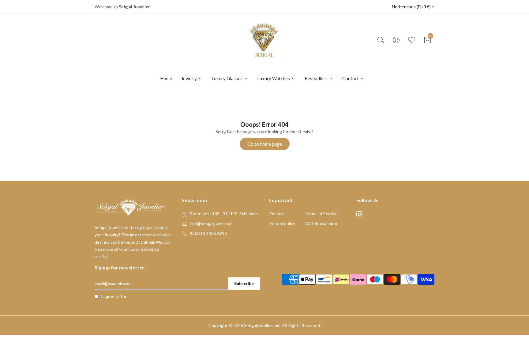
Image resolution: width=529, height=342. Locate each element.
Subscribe (244, 283)
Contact (351, 78)
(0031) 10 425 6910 (208, 233)
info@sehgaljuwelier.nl (211, 223)
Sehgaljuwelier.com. (262, 325)
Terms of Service (321, 213)
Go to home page (264, 144)
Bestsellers (316, 78)
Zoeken (276, 213)
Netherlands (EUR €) (412, 6)
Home (166, 78)
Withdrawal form (321, 223)
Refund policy (282, 223)
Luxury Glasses (227, 78)
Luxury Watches (274, 78)
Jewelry (189, 78)
